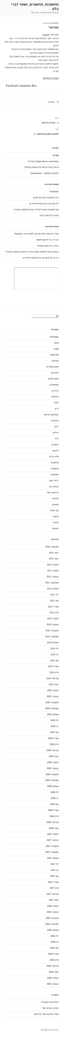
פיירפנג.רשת (53, 492)
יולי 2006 (54, 936)
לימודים (55, 444)
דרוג (57, 408)
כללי (57, 438)
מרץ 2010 (54, 672)
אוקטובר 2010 (52, 630)
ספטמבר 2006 (52, 924)
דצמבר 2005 (53, 978)
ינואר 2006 (54, 972)
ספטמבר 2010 (52, 636)
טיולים (56, 432)
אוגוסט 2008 (53, 786)
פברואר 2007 (52, 894)
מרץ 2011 (54, 612)
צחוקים (55, 504)
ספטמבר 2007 (52, 852)
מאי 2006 (54, 948)
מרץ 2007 (54, 888)
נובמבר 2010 (53, 624)
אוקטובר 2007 (52, 846)
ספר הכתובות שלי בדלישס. (46, 1014)
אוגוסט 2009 (53, 714)
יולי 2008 (54, 792)
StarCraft (54, 354)
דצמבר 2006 (53, 906)
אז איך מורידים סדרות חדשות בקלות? (41, 167)
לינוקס (56, 450)
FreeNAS (54, 191)
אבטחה (55, 360)
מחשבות (55, 462)
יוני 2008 (55, 798)
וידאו (56, 426)
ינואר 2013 (54, 558)
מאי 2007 (54, 876)
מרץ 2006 (54, 960)
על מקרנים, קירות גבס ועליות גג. (44, 203)
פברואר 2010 (52, 678)
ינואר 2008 (54, 828)
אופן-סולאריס (52, 366)
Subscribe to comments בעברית (43, 161)
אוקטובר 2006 (52, 918)
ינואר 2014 (54, 552)
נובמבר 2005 (53, 984)
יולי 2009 (54, 720)
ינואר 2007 (54, 900)
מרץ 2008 (54, 816)
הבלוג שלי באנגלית (50, 1002)
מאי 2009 (54, 732)
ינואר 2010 (54, 684)
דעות (56, 402)
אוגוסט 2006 (53, 930)
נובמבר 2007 (53, 840)
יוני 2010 (55, 654)
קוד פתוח (54, 510)
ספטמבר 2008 (52, 780)
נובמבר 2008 (53, 768)
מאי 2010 (54, 660)
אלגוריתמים (53, 378)
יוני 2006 (55, 942)
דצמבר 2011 (53, 570)
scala (56, 348)
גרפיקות (55, 396)
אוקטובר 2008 (52, 774)
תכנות (56, 522)
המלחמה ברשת (51, 414)
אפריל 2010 (53, 666)
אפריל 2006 (53, 954)
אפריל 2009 (53, 738)
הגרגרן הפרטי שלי (50, 1008)
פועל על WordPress (50, 1030)
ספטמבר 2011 (52, 582)
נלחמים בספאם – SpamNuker (44, 173)
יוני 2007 (55, 870)
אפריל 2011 (53, 606)
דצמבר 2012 (53, 564)
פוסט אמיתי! (42, 245)
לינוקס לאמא (42, 239)
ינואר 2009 (54, 756)
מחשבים (55, 468)
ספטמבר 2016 (52, 546)
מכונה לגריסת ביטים (49, 215)
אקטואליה (54, 384)
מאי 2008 (54, 804)
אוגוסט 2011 (53, 588)
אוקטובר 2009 (52, 702)
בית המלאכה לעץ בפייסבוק (46, 197)
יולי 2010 (54, 648)
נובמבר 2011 (53, 576)
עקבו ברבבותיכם (51, 78)
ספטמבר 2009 (52, 708)
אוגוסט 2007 (53, 858)
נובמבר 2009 (53, 696)
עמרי (44, 23)
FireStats (54, 337)
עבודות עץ (54, 486)
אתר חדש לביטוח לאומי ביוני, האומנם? (32, 233)
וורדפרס (55, 420)
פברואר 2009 (52, 750)
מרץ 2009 (54, 744)
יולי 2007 (54, 864)
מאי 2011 (54, 600)
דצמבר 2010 (53, 618)
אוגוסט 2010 (53, 642)
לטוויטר (45, 34)
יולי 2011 (54, 594)
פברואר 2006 (52, 966)
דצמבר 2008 (53, 762)
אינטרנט (51, 102)
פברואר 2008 (52, 822)
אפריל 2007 (53, 882)
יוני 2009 (55, 726)
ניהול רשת (54, 480)
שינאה (56, 516)
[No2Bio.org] (45, 316)
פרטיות (55, 498)
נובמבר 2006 (53, 912)
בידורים (55, 390)
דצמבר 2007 (53, 834)
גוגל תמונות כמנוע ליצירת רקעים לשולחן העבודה (36, 209)
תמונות (55, 528)
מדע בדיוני (54, 456)
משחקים (55, 474)
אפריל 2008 (53, 810)
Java (56, 342)
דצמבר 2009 (53, 690)
